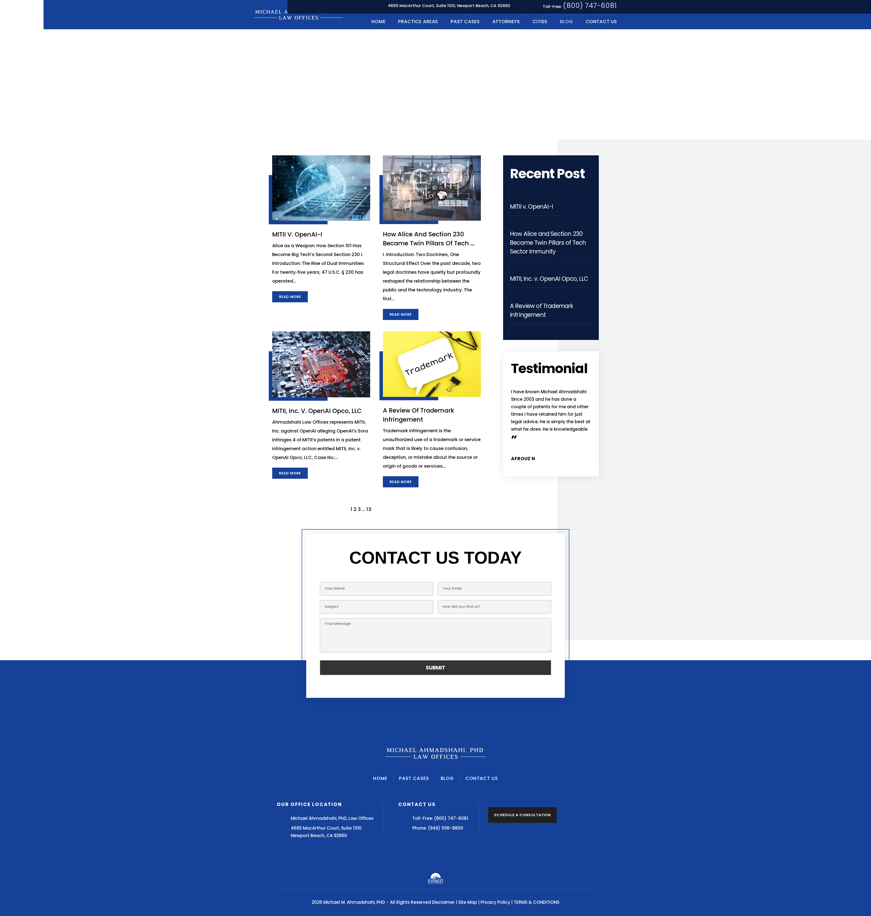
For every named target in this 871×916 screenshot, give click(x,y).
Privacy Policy (495, 902)
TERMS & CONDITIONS (536, 902)
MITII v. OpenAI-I (297, 234)
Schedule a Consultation (522, 815)
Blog (566, 21)
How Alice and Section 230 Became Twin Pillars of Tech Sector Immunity (548, 243)
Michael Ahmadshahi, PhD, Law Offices (332, 818)
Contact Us (601, 21)
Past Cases (465, 21)
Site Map (467, 902)
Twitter (435, 859)
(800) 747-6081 (590, 5)
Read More (290, 296)
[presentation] (544, 475)
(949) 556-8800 (445, 828)
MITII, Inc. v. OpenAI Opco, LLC (317, 411)
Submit (435, 667)
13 (369, 509)
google (586, 458)
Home (378, 21)
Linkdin (453, 859)
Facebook (417, 859)
